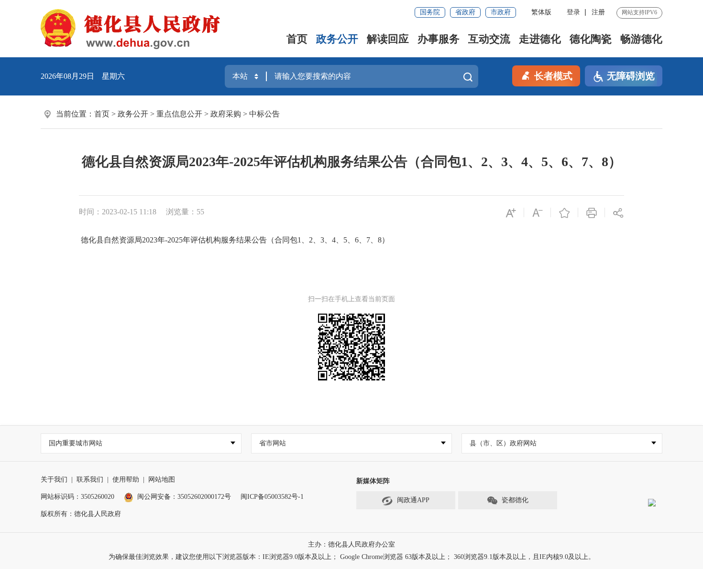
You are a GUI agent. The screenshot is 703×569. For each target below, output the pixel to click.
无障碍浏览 (631, 76)
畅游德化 (641, 39)
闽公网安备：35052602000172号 (184, 496)
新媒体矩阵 (373, 481)
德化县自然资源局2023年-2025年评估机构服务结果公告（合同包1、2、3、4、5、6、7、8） (234, 240)
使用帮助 (125, 479)
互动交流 (489, 39)
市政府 (501, 12)
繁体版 (541, 12)
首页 (297, 39)
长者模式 (553, 76)
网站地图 (161, 479)
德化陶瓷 (591, 39)
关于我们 (54, 479)
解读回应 (388, 39)
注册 (598, 12)
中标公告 (264, 114)
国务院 (430, 12)
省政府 (465, 12)
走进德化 (540, 39)
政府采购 (225, 114)
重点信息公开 (179, 114)
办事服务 (438, 39)
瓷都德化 (515, 500)
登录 (573, 12)
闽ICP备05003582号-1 (272, 496)
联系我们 (90, 479)
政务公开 (337, 39)
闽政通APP (413, 500)
